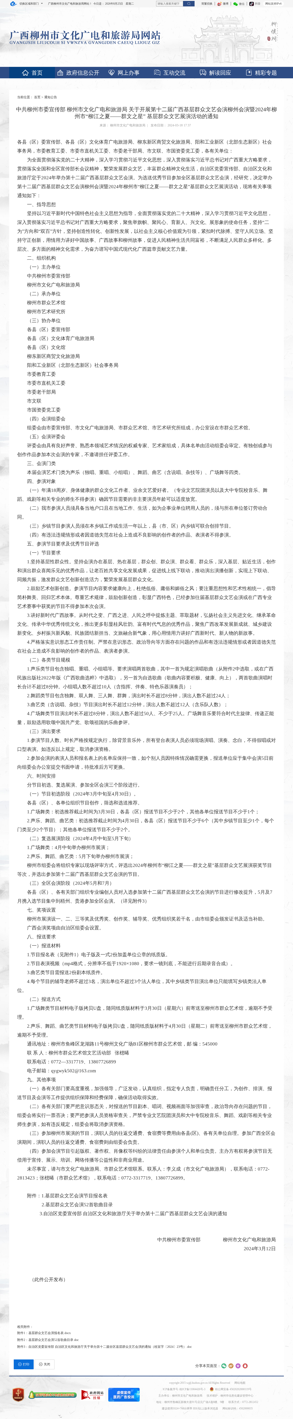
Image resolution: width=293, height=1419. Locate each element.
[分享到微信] (224, 1366)
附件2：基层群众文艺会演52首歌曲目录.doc (48, 1340)
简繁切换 (206, 3)
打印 (26, 1364)
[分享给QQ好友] (245, 1366)
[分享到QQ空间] (238, 1366)
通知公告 (50, 97)
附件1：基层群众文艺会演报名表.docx (44, 1333)
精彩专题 (266, 73)
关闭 (47, 1364)
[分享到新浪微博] (231, 1366)
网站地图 (239, 1382)
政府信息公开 (82, 73)
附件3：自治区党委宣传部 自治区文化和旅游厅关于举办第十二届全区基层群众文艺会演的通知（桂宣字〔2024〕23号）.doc (104, 1346)
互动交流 (174, 73)
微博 (225, 3)
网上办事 (129, 73)
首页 (37, 73)
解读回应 (220, 73)
